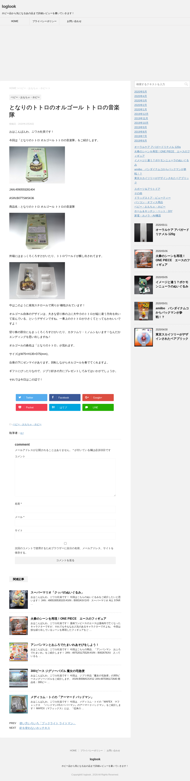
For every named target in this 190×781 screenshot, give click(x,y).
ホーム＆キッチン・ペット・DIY (153, 211)
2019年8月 (140, 131)
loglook (9, 6)
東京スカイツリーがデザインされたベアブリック (172, 336)
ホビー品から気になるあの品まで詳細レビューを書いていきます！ (95, 766)
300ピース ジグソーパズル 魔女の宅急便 (58, 670)
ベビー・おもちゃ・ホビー (27, 424)
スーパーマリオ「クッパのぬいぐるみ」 (57, 592)
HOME (14, 21)
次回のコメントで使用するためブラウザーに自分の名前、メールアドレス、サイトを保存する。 (64, 550)
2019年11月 (141, 118)
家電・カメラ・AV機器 (147, 215)
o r (22, 432)
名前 (18, 503)
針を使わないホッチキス (34, 727)
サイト (19, 530)
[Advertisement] (95, 53)
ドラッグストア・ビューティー (152, 197)
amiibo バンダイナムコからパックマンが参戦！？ (172, 313)
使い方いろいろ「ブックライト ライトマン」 (47, 723)
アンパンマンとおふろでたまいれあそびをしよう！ (65, 644)
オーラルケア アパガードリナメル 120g (157, 146)
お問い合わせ (74, 21)
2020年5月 (140, 91)
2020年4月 (140, 96)
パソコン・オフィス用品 (148, 202)
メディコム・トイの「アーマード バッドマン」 (62, 697)
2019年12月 (141, 113)
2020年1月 (140, 109)
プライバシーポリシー (44, 21)
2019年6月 (140, 140)
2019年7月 (140, 136)
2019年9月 (140, 127)
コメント (20, 456)
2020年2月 (140, 105)
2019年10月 (141, 122)
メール (19, 517)
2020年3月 (140, 100)
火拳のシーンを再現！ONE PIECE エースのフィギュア (68, 618)
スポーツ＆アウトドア (147, 188)
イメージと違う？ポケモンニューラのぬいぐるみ (172, 284)
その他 (138, 193)
